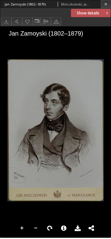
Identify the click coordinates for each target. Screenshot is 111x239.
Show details (88, 13)
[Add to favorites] (27, 21)
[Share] (16, 21)
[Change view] (36, 21)
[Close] (106, 4)
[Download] (6, 21)
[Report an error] (56, 21)
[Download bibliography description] (45, 21)
